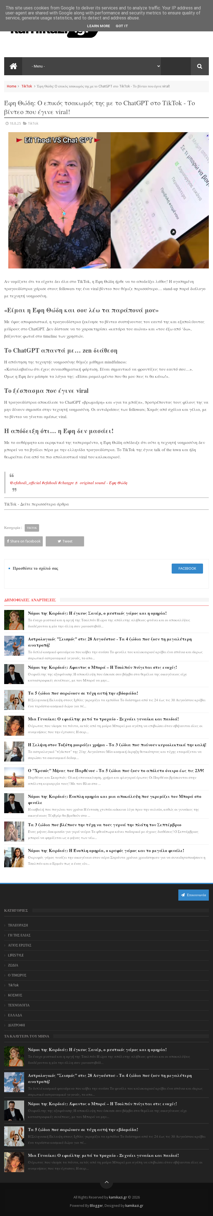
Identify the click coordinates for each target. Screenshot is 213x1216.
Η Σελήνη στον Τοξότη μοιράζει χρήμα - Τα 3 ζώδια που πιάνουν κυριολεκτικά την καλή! (117, 745)
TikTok (26, 86)
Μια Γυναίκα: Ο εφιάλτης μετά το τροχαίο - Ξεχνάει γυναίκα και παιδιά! (103, 719)
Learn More (98, 26)
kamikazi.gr (118, 1197)
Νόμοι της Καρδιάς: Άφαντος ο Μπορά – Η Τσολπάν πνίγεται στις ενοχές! (102, 667)
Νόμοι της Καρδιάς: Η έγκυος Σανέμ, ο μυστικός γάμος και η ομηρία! (97, 613)
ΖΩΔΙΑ (13, 965)
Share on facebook (25, 541)
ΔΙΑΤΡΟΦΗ (16, 1025)
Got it (122, 26)
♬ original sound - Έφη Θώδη (101, 482)
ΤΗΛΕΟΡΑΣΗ (18, 925)
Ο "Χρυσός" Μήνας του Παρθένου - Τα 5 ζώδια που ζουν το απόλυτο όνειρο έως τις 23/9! (116, 770)
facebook (187, 568)
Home (11, 86)
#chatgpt (65, 482)
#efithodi (49, 482)
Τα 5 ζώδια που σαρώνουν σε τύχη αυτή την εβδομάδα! (83, 693)
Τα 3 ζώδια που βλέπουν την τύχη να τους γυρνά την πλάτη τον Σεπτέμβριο (104, 824)
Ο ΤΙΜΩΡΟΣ (17, 975)
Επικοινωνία (196, 895)
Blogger (96, 1206)
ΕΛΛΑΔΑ (15, 1015)
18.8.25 (15, 123)
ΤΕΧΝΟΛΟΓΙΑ (19, 1005)
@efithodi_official (25, 482)
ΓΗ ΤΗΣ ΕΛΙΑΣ (19, 935)
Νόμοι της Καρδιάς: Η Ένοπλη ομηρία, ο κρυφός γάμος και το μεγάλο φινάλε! (106, 850)
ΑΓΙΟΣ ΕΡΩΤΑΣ (19, 945)
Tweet (67, 541)
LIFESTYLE (16, 955)
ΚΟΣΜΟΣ (15, 995)
